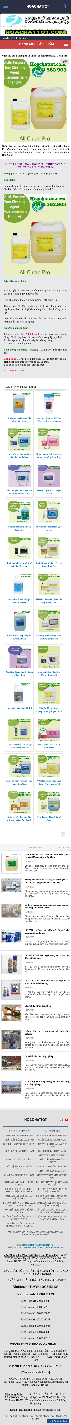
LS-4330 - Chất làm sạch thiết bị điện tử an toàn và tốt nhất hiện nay (47, 982)
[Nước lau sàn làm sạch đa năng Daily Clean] (19, 413)
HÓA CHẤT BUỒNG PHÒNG (19, 1135)
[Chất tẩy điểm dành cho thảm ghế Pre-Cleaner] (19, 667)
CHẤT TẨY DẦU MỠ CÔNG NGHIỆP (52, 1161)
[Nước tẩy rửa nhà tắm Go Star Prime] (49, 740)
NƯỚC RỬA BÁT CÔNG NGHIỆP (19, 1144)
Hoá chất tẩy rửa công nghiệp (39, 1056)
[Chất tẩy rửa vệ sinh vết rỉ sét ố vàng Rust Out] (49, 559)
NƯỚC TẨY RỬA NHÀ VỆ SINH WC (52, 1176)
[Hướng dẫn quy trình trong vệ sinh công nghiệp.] (11, 1049)
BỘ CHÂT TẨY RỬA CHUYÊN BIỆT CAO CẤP (52, 1190)
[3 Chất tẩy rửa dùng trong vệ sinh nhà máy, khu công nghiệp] (11, 1093)
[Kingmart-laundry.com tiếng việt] (66, 1120)
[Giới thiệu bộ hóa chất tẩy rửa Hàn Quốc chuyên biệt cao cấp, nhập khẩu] (11, 873)
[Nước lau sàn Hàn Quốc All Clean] (49, 813)
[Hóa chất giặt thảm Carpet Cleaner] (49, 486)
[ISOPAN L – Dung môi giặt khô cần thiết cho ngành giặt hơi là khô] (11, 942)
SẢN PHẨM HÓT (52, 1131)
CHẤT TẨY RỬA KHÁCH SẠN (19, 1140)
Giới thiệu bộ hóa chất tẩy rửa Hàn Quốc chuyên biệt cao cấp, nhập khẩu (47, 855)
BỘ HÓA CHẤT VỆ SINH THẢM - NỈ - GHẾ (52, 1183)
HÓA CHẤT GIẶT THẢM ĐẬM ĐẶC (19, 1152)
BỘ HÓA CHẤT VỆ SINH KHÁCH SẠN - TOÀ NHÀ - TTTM (19, 1204)
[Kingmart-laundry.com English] (62, 1120)
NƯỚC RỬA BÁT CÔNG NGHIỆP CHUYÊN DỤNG (19, 1218)
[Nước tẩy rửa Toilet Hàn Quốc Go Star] (49, 522)
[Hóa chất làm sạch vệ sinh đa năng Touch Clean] (49, 595)
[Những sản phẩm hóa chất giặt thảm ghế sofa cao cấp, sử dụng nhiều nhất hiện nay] (11, 892)
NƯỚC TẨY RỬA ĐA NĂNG (52, 1155)
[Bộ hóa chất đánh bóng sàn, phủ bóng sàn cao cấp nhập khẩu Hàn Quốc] (11, 917)
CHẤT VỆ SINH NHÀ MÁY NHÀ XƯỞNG (52, 1145)
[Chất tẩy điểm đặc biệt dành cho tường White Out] (49, 631)
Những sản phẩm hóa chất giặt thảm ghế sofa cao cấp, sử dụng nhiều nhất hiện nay (47, 881)
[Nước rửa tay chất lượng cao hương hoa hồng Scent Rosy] (49, 450)
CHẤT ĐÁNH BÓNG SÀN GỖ (52, 1166)
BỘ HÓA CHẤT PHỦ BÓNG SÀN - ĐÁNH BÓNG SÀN (52, 1197)
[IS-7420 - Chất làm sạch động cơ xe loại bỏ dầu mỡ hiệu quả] (11, 974)
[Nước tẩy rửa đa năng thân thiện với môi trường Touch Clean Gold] (19, 813)
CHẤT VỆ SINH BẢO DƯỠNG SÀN (19, 1167)
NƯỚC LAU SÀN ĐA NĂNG (19, 1159)
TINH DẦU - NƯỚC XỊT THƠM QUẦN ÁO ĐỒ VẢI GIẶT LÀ (19, 1224)
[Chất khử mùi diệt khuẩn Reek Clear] (19, 522)
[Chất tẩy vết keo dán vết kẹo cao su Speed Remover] (19, 740)
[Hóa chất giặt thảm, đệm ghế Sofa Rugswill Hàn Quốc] (19, 486)
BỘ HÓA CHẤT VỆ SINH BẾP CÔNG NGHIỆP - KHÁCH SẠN (19, 1190)
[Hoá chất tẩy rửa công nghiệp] (11, 1070)
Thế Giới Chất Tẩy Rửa (44, 1416)
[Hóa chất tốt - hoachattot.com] (35, 5)
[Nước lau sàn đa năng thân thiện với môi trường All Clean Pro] (36, 141)
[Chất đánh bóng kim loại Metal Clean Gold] (49, 667)
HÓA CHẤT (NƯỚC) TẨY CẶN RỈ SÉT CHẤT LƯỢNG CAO (52, 1211)
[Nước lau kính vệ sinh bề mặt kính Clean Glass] (19, 776)
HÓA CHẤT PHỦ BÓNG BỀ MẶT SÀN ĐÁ (19, 1211)
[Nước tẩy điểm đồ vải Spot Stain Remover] (19, 595)
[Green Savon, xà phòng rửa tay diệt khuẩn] (19, 631)
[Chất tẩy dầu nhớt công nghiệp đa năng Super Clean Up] (49, 704)
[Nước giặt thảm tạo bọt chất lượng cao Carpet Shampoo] (49, 413)
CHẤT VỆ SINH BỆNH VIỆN (52, 1140)
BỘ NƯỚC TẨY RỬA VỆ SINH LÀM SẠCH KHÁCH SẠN (52, 1218)
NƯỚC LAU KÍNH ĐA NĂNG (52, 1151)
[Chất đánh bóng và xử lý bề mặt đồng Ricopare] (19, 559)
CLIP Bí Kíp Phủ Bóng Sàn (38, 1005)
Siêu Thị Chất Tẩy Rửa (23, 1416)
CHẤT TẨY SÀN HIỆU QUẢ (52, 1171)
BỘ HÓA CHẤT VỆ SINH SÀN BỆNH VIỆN (19, 1197)
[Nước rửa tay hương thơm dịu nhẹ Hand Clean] (19, 450)
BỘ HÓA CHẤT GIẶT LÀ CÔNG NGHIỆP (19, 1183)
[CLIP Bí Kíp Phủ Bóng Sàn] (11, 1021)
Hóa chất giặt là (19, 1131)
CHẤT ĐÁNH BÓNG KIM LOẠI (19, 1175)
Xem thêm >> (62, 848)
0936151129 (59, 1420)
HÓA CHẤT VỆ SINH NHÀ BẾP (52, 1135)
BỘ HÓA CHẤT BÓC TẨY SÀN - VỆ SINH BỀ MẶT (52, 1204)
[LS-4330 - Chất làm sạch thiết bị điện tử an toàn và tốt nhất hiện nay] (11, 999)
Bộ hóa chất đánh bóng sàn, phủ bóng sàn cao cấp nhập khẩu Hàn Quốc (47, 906)
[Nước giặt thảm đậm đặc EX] (19, 704)
